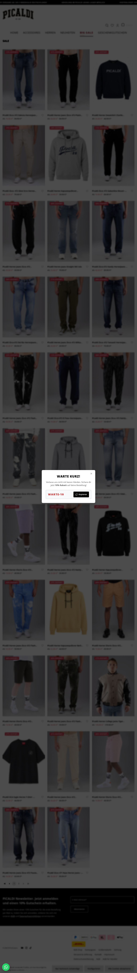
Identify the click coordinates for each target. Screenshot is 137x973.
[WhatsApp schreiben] (6, 967)
